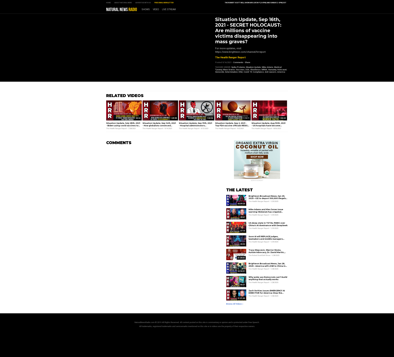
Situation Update (253, 67)
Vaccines (240, 69)
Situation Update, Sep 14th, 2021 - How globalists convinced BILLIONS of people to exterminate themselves (159, 127)
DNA (241, 72)
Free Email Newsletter (164, 3)
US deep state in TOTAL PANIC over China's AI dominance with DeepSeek (268, 224)
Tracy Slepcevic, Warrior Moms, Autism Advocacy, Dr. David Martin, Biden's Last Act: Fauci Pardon (266, 252)
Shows (146, 9)
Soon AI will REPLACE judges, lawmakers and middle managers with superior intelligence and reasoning (266, 240)
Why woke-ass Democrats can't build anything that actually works (268, 278)
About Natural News (123, 3)
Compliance (258, 72)
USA (247, 69)
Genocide (219, 72)
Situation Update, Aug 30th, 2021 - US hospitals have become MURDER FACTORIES (268, 125)
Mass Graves (229, 69)
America (281, 72)
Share (247, 62)
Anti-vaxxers (270, 72)
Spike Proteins (238, 67)
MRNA (264, 69)
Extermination (231, 72)
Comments (238, 62)
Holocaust (282, 69)
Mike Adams (267, 67)
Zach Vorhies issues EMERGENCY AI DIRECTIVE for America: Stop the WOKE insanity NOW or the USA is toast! (267, 294)
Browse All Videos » (234, 304)
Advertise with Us (143, 3)
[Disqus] (161, 186)
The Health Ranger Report (230, 57)
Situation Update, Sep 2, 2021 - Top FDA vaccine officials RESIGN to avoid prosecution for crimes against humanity (232, 127)
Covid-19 (248, 72)
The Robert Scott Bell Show (259, 255)
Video (156, 9)
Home (108, 3)
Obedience (255, 69)
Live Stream (169, 9)
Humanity (272, 69)
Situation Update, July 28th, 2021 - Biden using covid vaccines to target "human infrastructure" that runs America (123, 127)
